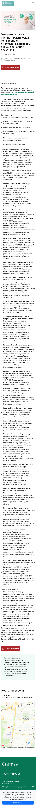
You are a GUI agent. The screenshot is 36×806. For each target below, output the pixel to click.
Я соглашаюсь (18, 803)
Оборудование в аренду (10, 781)
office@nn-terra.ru (7, 783)
